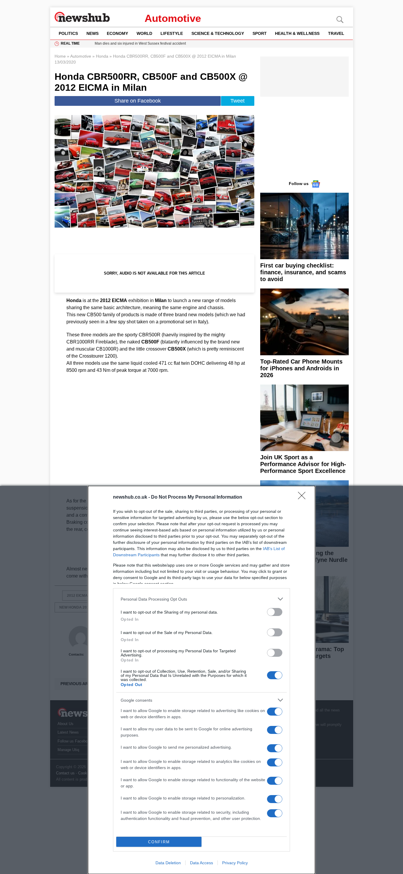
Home (60, 56)
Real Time (70, 43)
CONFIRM (159, 842)
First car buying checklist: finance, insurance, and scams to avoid (303, 272)
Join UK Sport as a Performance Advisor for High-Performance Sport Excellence (303, 464)
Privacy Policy (235, 862)
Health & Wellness (297, 33)
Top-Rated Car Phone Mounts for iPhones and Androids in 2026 (301, 368)
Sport (260, 33)
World (144, 33)
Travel (336, 33)
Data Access (201, 862)
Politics (68, 33)
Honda (102, 56)
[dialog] (201, 680)
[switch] (274, 612)
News (92, 33)
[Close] (303, 497)
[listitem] (201, 599)
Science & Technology (217, 33)
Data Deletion (168, 862)
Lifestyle (171, 33)
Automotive (173, 18)
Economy (117, 33)
